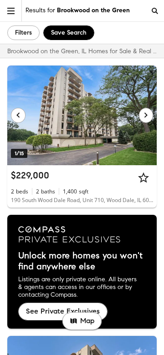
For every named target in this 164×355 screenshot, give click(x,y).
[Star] (143, 177)
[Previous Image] (18, 115)
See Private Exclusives (63, 311)
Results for (78, 10)
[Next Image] (146, 115)
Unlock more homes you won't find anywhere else (80, 261)
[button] (11, 10)
